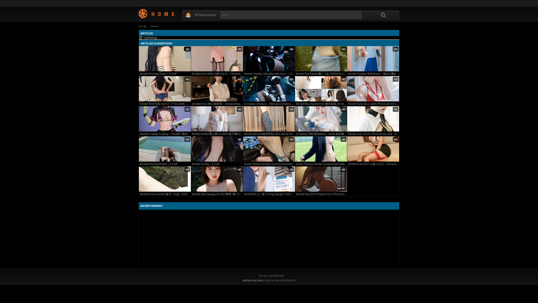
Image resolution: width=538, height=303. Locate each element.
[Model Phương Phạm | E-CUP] (165, 58)
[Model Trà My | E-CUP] (217, 149)
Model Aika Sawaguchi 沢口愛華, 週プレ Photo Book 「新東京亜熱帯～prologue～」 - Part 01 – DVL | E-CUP (217, 194)
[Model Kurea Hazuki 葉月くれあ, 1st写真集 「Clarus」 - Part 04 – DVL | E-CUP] (165, 179)
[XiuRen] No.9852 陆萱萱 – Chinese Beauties (217, 104)
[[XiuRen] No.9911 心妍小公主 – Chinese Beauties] (373, 149)
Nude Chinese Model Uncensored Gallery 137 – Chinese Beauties (269, 164)
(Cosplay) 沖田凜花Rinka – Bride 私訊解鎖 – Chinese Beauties (321, 134)
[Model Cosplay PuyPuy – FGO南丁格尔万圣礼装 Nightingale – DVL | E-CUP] (165, 119)
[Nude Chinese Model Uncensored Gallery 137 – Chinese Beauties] (269, 149)
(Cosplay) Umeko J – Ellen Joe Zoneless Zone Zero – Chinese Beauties (269, 104)
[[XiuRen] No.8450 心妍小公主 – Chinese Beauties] (217, 58)
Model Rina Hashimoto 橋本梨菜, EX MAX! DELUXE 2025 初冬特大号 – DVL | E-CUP (321, 104)
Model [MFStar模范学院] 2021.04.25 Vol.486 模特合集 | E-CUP (269, 134)
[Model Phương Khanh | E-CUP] (165, 149)
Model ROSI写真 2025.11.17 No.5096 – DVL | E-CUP (165, 104)
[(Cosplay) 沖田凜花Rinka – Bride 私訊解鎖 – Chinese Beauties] (321, 119)
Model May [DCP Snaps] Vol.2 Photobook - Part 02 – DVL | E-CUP (321, 194)
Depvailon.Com (157, 13)
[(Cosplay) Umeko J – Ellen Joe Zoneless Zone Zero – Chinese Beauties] (269, 88)
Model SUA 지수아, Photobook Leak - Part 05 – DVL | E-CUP (373, 134)
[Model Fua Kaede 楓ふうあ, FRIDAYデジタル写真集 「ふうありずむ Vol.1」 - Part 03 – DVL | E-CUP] (321, 58)
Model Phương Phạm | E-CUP (158, 74)
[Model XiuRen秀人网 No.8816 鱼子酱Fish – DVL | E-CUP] (217, 119)
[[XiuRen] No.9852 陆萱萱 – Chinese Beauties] (217, 88)
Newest (155, 26)
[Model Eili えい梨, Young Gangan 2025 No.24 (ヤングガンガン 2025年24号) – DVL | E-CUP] (269, 179)
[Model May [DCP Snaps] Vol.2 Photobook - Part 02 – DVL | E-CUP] (321, 179)
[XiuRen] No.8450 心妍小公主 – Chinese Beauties (217, 74)
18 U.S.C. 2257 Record (271, 275)
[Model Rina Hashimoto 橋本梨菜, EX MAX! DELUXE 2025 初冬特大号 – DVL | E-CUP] (321, 88)
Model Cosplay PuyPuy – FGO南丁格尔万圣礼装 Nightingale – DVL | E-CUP (165, 134)
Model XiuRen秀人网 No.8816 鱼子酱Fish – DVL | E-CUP (217, 134)
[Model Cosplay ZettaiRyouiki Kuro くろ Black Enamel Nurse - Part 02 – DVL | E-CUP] (269, 58)
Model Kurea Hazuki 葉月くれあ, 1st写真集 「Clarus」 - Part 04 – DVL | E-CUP (165, 194)
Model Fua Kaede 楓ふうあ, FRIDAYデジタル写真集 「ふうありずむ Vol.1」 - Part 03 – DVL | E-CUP (321, 74)
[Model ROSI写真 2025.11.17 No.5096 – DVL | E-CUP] (165, 88)
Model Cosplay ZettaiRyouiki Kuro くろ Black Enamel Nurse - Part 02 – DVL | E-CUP (269, 74)
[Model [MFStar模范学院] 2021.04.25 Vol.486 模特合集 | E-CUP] (269, 119)
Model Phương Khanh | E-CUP (159, 164)
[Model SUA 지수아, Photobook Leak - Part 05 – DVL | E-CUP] (373, 119)
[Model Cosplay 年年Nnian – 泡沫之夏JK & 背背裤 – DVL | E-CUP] (373, 58)
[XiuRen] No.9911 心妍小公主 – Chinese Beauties (373, 164)
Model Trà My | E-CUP (205, 164)
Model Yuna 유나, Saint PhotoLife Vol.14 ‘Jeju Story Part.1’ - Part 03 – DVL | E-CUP (373, 104)
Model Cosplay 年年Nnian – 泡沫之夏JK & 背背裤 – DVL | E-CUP (373, 74)
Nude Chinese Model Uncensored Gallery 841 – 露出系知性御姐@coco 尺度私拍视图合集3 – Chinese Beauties (321, 164)
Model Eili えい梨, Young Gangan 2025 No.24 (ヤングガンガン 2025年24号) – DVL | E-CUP (269, 194)
